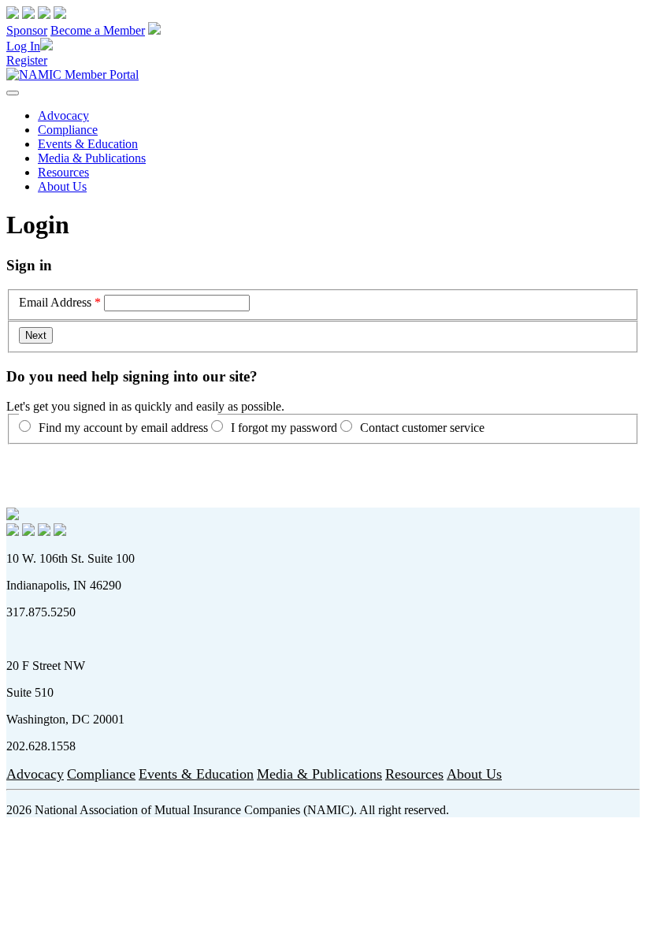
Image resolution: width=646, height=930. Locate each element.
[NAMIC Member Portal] (72, 74)
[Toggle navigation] (12, 93)
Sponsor (26, 30)
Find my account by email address (123, 427)
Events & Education (88, 144)
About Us (62, 186)
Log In (23, 46)
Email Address (55, 302)
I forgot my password (284, 427)
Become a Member (97, 30)
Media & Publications (92, 158)
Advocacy (63, 115)
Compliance (68, 129)
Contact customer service (422, 427)
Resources (63, 172)
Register (26, 60)
